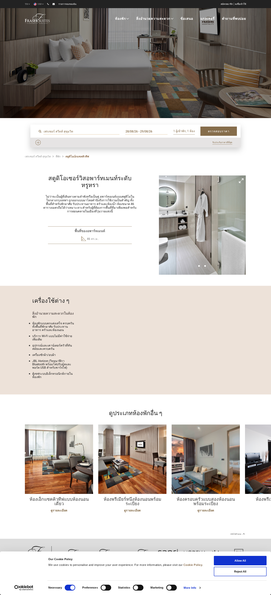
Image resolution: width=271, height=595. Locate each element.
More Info (190, 587)
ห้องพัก (120, 19)
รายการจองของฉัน (67, 4)
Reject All (240, 571)
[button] (199, 266)
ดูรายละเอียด (59, 510)
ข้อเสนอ (186, 19)
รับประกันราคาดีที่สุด (222, 142)
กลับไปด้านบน (236, 534)
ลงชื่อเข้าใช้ (240, 4)
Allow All (240, 560)
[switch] (106, 588)
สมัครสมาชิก (227, 4)
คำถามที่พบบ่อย (234, 19)
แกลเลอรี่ (207, 19)
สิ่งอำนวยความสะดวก (153, 19)
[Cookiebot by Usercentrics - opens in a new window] (24, 588)
